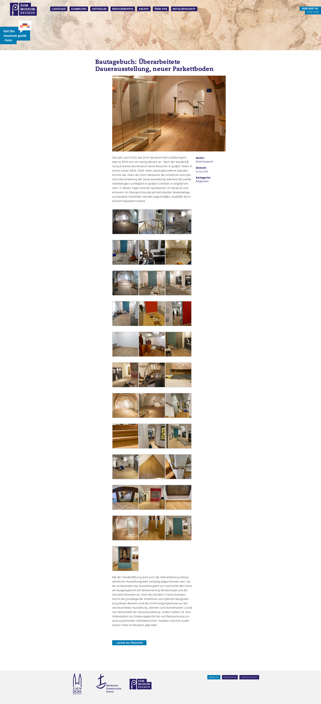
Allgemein (202, 181)
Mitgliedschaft (184, 8)
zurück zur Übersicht (130, 642)
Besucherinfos (122, 8)
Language (59, 8)
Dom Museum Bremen (23, 10)
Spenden (214, 677)
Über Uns (160, 8)
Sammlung (78, 8)
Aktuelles (99, 8)
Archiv (144, 8)
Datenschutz (249, 677)
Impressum (230, 677)
